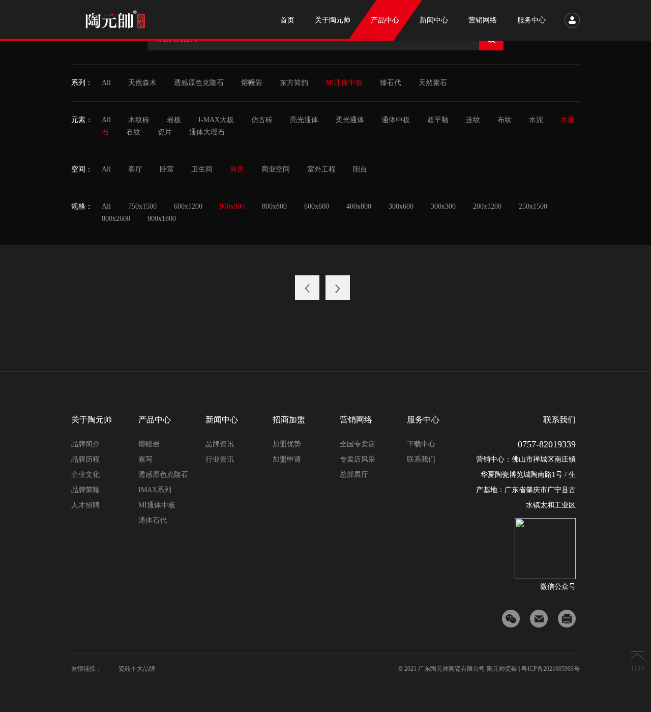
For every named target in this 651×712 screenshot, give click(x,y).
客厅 (135, 169)
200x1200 (487, 206)
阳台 (360, 169)
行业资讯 (219, 459)
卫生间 (202, 169)
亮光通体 (304, 120)
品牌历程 (85, 459)
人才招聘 (85, 505)
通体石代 (152, 520)
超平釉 (438, 120)
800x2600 (116, 218)
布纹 (504, 120)
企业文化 (85, 474)
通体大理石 (207, 132)
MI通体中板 (344, 83)
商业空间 (275, 169)
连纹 (473, 120)
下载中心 (421, 444)
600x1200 (188, 206)
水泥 (536, 120)
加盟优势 (287, 444)
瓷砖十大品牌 (137, 668)
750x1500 (142, 206)
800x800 (274, 206)
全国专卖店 (357, 444)
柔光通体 (350, 120)
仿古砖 (262, 120)
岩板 (174, 120)
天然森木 (142, 83)
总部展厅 (354, 474)
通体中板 (395, 120)
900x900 (232, 206)
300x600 (401, 206)
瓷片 (165, 132)
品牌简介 (85, 444)
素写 (145, 459)
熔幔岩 (251, 83)
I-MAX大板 (216, 120)
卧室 (167, 169)
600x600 (316, 206)
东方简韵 (294, 83)
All (106, 83)
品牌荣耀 (85, 490)
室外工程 (321, 169)
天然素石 (433, 83)
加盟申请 (287, 459)
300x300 (443, 206)
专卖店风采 (357, 459)
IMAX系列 (154, 490)
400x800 (358, 206)
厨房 (237, 169)
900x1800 (161, 218)
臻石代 (390, 83)
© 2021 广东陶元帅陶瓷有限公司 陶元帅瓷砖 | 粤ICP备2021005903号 (489, 668)
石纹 (133, 132)
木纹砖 (139, 120)
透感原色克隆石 (199, 83)
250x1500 (533, 206)
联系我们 (421, 459)
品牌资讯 (219, 444)
